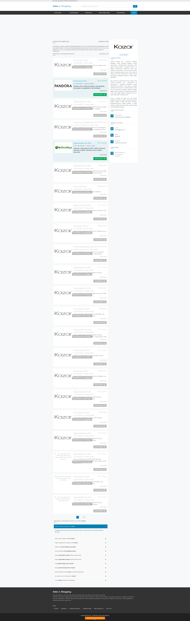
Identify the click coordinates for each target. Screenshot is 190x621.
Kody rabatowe (104, 12)
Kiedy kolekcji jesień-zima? (68, 559)
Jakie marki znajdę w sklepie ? (65, 538)
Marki (134, 12)
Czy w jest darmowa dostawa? (65, 580)
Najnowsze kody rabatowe (95, 618)
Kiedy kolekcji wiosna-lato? (68, 555)
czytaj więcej (103, 70)
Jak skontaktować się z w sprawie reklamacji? (69, 572)
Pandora (80, 83)
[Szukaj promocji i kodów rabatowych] (135, 6)
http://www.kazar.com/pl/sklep (122, 117)
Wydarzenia (121, 12)
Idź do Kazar (123, 54)
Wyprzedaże (74, 12)
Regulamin (63, 608)
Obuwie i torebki (88, 63)
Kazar (80, 63)
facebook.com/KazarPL (121, 142)
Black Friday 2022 (98, 608)
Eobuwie (82, 145)
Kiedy (64, 563)
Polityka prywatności (74, 608)
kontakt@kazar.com (120, 129)
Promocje (88, 12)
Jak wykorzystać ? (65, 551)
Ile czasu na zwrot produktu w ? (65, 576)
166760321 (117, 136)
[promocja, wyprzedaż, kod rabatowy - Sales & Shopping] (62, 6)
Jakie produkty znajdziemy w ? (65, 526)
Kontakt (56, 608)
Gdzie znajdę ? (65, 547)
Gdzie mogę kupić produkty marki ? (66, 542)
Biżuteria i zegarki (89, 83)
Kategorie (57, 12)
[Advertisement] (95, 26)
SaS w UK (108, 608)
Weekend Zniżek (87, 608)
